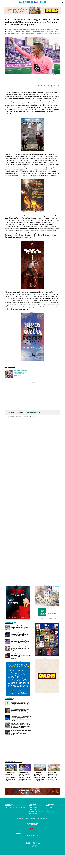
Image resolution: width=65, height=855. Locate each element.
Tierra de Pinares (33, 807)
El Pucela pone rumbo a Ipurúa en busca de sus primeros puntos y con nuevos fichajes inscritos (32, 31)
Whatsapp (29, 412)
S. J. (6, 80)
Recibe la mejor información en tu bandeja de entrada (20, 417)
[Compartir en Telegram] (51, 85)
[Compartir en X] (45, 85)
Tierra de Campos (33, 809)
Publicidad (39, 818)
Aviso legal (49, 809)
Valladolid (8, 807)
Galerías (21, 812)
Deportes (7, 812)
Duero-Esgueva (33, 813)
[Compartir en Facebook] (41, 85)
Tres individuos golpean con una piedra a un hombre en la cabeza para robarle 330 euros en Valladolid (20, 656)
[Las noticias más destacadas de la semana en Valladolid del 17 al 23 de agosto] (7, 648)
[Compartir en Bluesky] (48, 85)
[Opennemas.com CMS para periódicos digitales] (32, 844)
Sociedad (21, 811)
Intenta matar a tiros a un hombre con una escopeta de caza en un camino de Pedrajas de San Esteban (21, 733)
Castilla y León (22, 808)
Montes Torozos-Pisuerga (36, 811)
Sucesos (7, 811)
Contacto (45, 818)
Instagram (35, 412)
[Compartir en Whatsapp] (58, 85)
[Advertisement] (32, 394)
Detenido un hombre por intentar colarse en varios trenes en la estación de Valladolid (20, 634)
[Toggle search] (62, 2)
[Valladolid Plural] (33, 2)
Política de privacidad (51, 811)
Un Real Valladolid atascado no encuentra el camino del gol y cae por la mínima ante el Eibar (32, 29)
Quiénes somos (50, 807)
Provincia (14, 807)
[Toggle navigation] (2, 2)
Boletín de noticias (30, 818)
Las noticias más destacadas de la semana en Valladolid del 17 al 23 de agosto (20, 648)
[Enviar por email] (38, 85)
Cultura (14, 811)
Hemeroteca (20, 818)
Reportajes (15, 812)
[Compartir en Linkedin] (55, 85)
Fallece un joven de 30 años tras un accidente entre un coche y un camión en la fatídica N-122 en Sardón (21, 718)
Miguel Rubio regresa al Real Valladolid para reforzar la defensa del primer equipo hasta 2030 (33, 33)
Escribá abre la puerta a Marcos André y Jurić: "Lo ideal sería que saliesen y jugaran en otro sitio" (53, 777)
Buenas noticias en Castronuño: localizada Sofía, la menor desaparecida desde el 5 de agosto (21, 710)
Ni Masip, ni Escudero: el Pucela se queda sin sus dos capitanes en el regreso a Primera (20, 373)
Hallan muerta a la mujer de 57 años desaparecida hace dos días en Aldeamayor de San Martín (20, 703)
